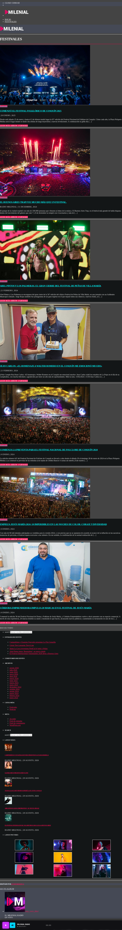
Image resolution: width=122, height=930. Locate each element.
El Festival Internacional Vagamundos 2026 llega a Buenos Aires (34, 654)
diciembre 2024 (15, 687)
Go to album (7, 889)
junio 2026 (14, 672)
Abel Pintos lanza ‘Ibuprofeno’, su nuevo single (27, 651)
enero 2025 (14, 685)
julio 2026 (13, 670)
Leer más (14, 126)
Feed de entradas (16, 721)
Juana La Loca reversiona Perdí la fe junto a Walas (29, 649)
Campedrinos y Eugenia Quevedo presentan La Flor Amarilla (33, 642)
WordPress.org (15, 725)
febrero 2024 (14, 696)
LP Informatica (17, 884)
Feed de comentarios (17, 723)
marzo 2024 (14, 693)
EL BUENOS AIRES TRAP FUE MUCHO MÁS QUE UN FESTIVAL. (33, 202)
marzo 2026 (14, 679)
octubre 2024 (14, 689)
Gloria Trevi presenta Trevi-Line (22, 645)
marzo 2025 (14, 683)
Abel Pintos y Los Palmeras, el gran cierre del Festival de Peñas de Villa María (50, 286)
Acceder (13, 719)
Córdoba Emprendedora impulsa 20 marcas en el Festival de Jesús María (46, 608)
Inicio (8, 19)
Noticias (13, 709)
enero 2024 (14, 698)
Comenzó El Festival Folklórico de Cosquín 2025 (30, 111)
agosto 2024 (14, 691)
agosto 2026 (14, 668)
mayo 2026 (14, 674)
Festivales (11, 22)
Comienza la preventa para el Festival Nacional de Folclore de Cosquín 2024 (49, 450)
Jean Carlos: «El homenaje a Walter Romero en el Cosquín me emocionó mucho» (51, 366)
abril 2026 (13, 676)
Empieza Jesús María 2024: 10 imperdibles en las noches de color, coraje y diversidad (53, 524)
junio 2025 (14, 681)
